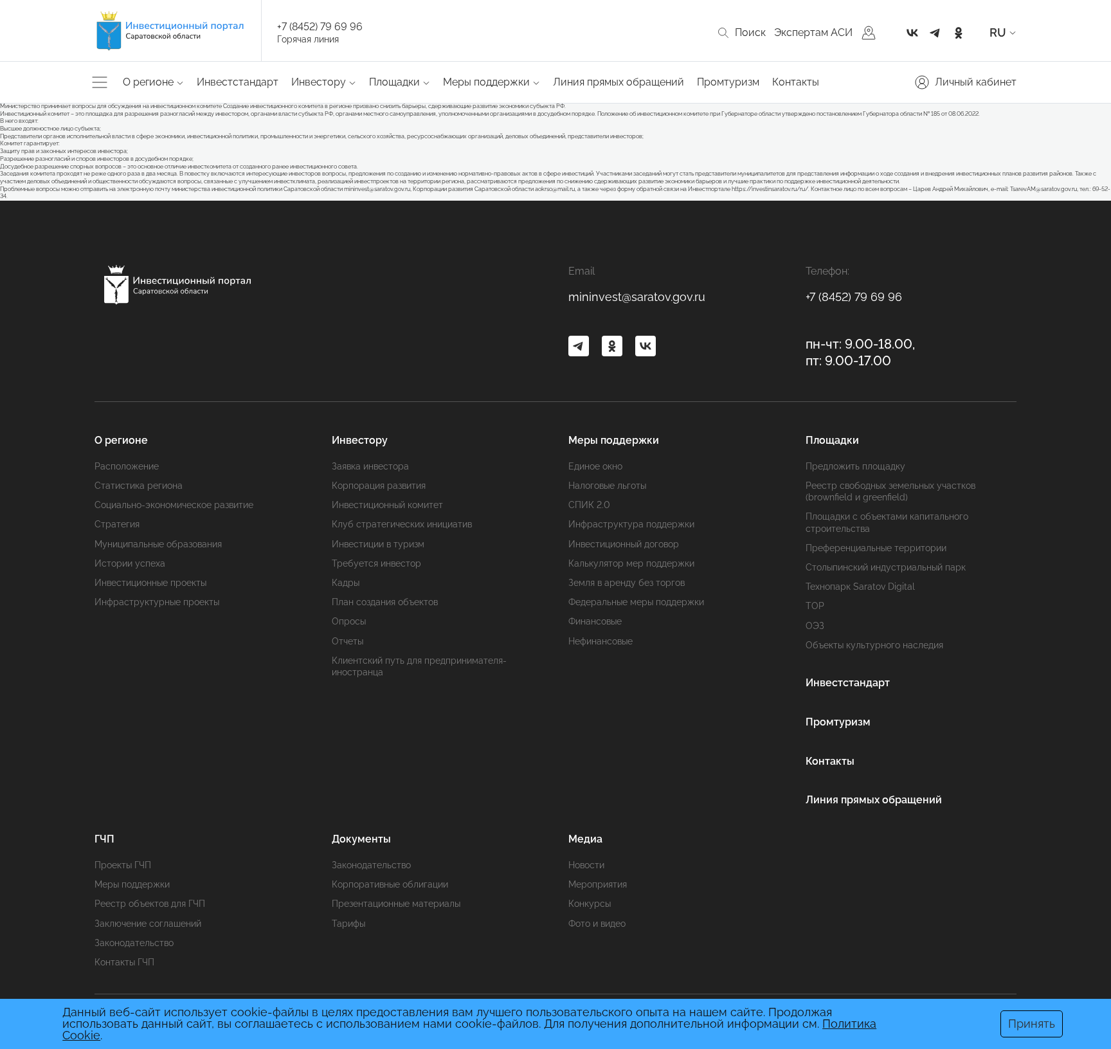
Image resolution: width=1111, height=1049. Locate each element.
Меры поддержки (132, 884)
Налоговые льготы (607, 485)
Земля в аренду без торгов (626, 583)
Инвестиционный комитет (387, 505)
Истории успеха (130, 563)
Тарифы (348, 923)
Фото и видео (597, 923)
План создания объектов (385, 602)
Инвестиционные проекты (150, 583)
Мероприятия (597, 884)
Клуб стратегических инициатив (402, 524)
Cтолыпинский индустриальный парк (886, 567)
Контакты (795, 82)
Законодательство (134, 943)
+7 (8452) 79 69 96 (320, 27)
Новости (586, 865)
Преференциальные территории (876, 548)
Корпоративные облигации (390, 884)
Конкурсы (589, 903)
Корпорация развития (379, 485)
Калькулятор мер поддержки (631, 563)
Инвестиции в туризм (378, 544)
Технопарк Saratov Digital (860, 586)
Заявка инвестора (370, 466)
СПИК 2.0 (589, 505)
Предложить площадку (855, 466)
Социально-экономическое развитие (174, 505)
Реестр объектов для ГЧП (150, 903)
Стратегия (117, 524)
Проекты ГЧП (123, 865)
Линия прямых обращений (618, 82)
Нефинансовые (600, 641)
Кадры (345, 583)
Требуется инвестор (376, 563)
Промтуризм (728, 82)
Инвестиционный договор (623, 544)
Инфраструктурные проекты (157, 602)
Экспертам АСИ (813, 32)
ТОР (815, 606)
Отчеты (347, 641)
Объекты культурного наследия (874, 645)
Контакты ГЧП (124, 962)
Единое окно (595, 466)
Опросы (349, 621)
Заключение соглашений (148, 923)
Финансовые (595, 621)
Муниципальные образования (158, 544)
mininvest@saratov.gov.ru (636, 297)
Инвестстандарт (237, 82)
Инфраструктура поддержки (631, 524)
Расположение (127, 466)
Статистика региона (139, 485)
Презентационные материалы (396, 903)
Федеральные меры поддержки (636, 602)
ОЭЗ (815, 626)
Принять (1031, 1023)
